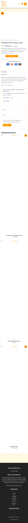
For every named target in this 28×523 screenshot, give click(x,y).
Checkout (14, 498)
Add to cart (12, 56)
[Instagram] (11, 471)
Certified (14, 496)
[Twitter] (13, 471)
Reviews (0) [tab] (4, 74)
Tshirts (6, 40)
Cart (14, 495)
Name (4, 109)
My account (14, 503)
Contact (14, 500)
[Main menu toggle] (25, 4)
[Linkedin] (15, 471)
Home (2, 40)
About (14, 493)
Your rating (6, 98)
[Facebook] (17, 471)
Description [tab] (4, 71)
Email (4, 115)
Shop (14, 504)
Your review (6, 101)
